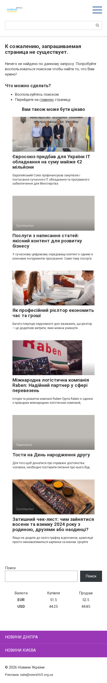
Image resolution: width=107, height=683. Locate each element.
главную (47, 99)
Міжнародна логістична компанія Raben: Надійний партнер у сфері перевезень (50, 385)
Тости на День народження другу (51, 455)
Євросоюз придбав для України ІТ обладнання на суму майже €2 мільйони (51, 162)
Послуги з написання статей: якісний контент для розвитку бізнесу (47, 241)
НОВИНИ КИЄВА (20, 650)
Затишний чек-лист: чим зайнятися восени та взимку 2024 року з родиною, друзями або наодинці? (53, 524)
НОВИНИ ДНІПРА (21, 637)
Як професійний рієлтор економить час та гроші (53, 312)
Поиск (10, 568)
